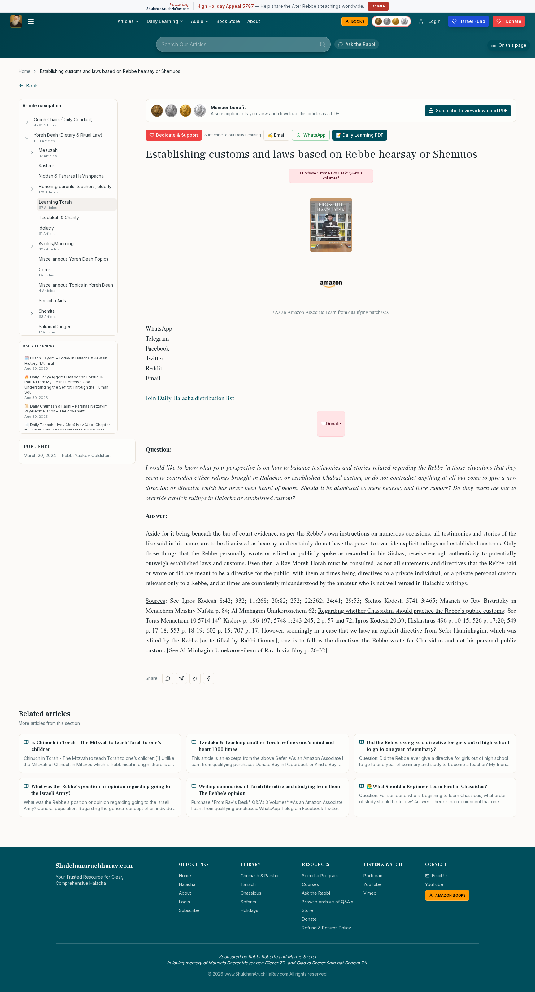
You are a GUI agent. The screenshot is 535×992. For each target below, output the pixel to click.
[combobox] (243, 44)
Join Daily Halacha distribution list (190, 398)
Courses (310, 884)
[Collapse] (27, 138)
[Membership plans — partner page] (391, 21)
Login (184, 901)
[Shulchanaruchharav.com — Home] (16, 21)
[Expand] (27, 122)
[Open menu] (31, 21)
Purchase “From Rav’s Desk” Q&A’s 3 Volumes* (331, 175)
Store (307, 910)
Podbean (372, 875)
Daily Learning (162, 21)
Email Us (440, 875)
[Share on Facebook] (208, 678)
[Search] (323, 44)
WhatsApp (314, 135)
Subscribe (189, 910)
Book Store (228, 21)
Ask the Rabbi (316, 893)
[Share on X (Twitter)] (195, 678)
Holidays (249, 910)
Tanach (248, 884)
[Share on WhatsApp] (167, 678)
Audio (197, 21)
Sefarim (248, 901)
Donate (378, 6)
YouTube (372, 884)
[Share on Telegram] (181, 678)
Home (25, 71)
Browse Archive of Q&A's (327, 901)
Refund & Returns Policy (326, 927)
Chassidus (251, 893)
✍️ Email (276, 135)
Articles (126, 21)
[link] (110, 71)
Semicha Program (320, 875)
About (253, 21)
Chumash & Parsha (259, 875)
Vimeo (369, 893)
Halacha (187, 884)
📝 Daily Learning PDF (359, 135)
